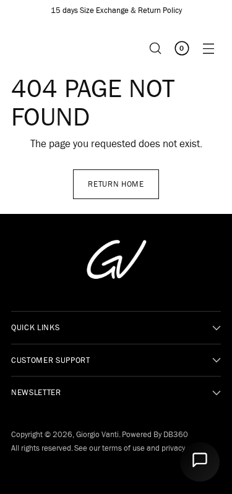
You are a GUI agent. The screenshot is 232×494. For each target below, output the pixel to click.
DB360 (175, 434)
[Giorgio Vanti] (36, 48)
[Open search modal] (155, 48)
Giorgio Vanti (97, 434)
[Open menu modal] (208, 48)
